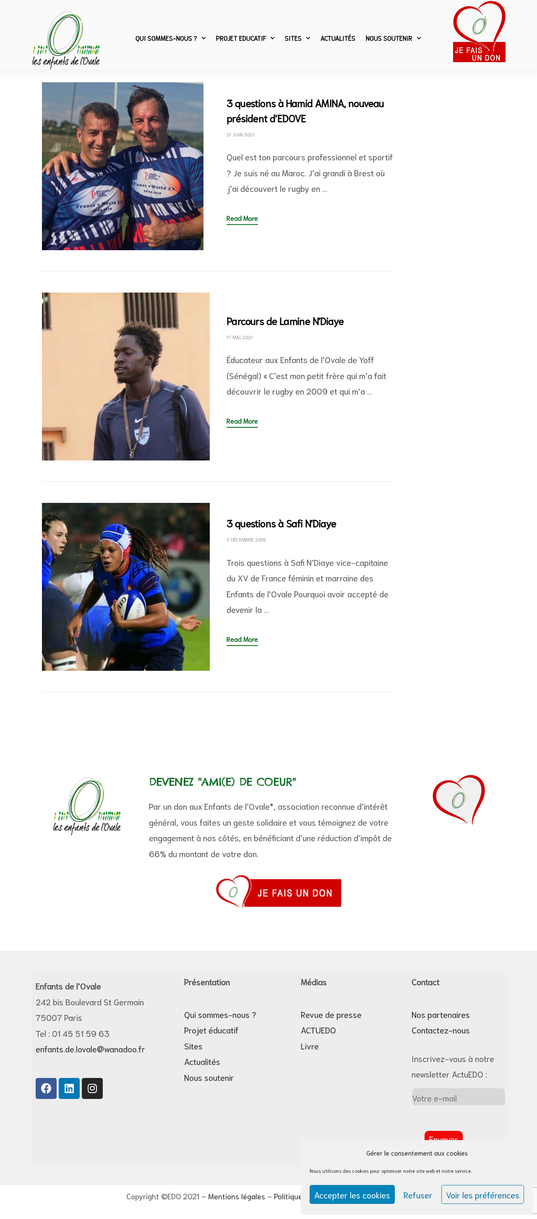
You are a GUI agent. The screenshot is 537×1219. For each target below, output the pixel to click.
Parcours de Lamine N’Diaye (285, 320)
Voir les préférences (482, 1194)
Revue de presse (331, 1014)
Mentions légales (236, 1196)
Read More (242, 217)
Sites (293, 38)
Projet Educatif (241, 38)
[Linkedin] (69, 1088)
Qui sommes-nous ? (166, 38)
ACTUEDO (318, 1029)
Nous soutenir (389, 38)
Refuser (418, 1194)
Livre (310, 1045)
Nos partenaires (441, 1014)
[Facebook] (46, 1088)
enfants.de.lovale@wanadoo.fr (90, 1048)
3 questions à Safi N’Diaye (281, 522)
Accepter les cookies (352, 1194)
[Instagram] (92, 1088)
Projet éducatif (211, 1029)
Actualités (338, 38)
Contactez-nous (441, 1029)
